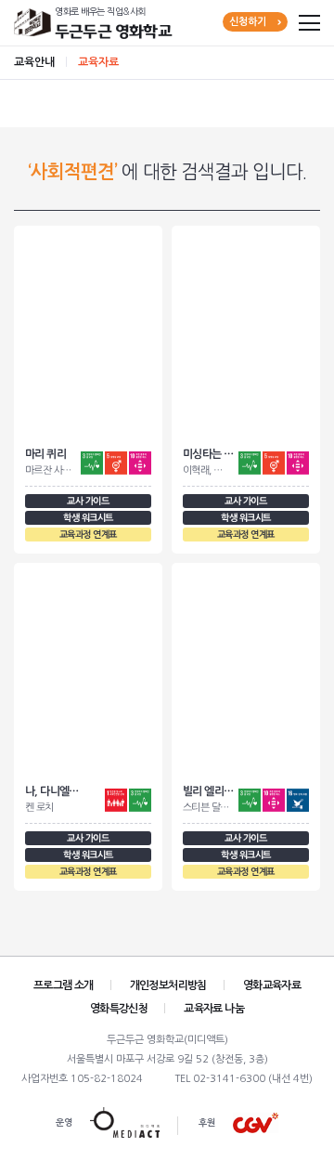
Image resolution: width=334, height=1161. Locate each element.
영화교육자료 (272, 985)
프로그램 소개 (63, 985)
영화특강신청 (119, 1008)
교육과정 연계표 (88, 534)
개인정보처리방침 (168, 985)
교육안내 (34, 62)
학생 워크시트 (88, 518)
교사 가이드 (88, 501)
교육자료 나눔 (214, 1008)
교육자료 (98, 62)
